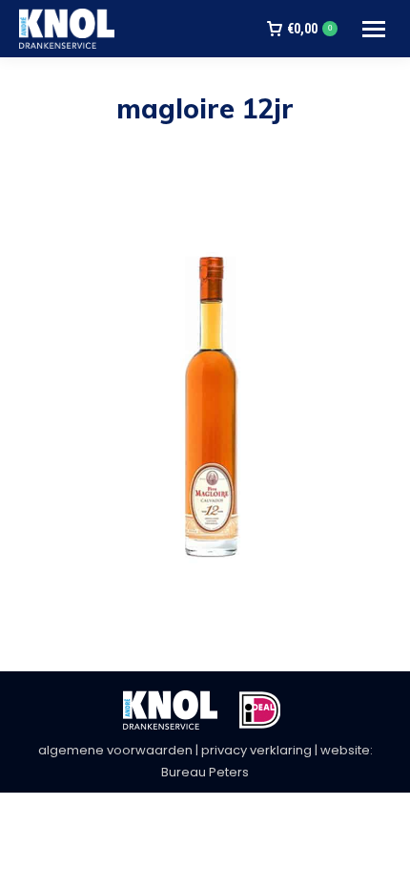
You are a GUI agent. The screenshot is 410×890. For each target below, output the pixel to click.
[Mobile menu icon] (374, 29)
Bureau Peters (205, 772)
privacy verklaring (256, 750)
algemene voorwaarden (115, 750)
